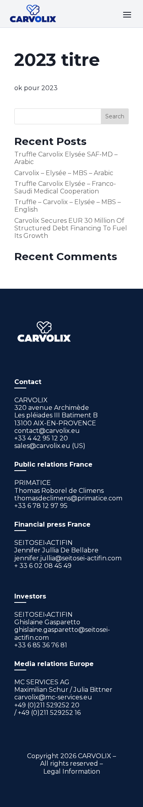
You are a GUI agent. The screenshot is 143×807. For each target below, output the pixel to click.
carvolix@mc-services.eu (53, 697)
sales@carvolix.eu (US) (49, 446)
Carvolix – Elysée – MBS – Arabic (63, 173)
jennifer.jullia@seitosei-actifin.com (68, 558)
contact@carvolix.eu (47, 430)
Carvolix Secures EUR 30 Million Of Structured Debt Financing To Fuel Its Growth (70, 228)
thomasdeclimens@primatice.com (68, 498)
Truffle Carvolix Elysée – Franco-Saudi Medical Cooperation (65, 187)
